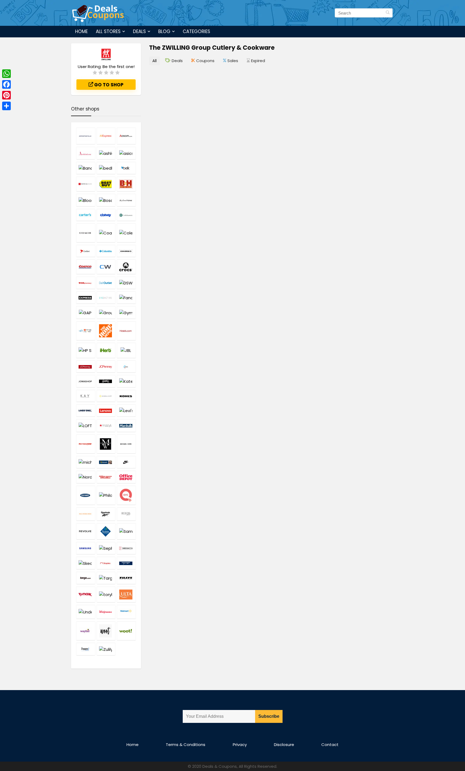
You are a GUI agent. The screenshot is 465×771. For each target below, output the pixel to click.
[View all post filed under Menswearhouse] (106, 443)
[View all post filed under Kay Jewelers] (85, 396)
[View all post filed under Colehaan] (126, 232)
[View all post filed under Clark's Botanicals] (126, 215)
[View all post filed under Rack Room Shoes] (85, 513)
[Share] (6, 106)
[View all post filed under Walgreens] (106, 612)
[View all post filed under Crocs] (126, 266)
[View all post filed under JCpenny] (106, 366)
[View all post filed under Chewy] (106, 215)
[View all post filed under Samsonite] (126, 531)
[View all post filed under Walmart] (126, 612)
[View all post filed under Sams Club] (106, 531)
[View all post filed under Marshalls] (126, 425)
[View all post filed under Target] (106, 578)
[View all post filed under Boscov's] (106, 200)
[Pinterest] (6, 95)
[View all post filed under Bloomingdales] (85, 200)
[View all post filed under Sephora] (106, 548)
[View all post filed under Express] (85, 297)
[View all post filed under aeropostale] (85, 136)
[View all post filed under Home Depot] (106, 330)
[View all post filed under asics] (126, 153)
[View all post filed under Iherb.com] (106, 350)
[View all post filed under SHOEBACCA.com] (126, 548)
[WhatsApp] (6, 73)
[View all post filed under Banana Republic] (85, 168)
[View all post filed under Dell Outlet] (106, 283)
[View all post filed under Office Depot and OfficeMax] (106, 477)
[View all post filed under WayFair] (85, 630)
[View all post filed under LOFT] (85, 425)
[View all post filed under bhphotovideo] (126, 184)
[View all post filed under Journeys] (106, 381)
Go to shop (108, 84)
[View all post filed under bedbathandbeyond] (106, 168)
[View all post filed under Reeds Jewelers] (126, 513)
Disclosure (284, 744)
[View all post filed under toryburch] (106, 594)
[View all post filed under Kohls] (126, 396)
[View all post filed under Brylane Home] (126, 200)
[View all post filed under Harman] (85, 330)
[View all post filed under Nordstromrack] (85, 477)
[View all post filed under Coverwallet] (106, 266)
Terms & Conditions (185, 744)
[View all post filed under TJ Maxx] (85, 594)
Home (81, 31)
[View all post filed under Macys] (106, 425)
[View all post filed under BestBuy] (106, 184)
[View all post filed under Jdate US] (126, 366)
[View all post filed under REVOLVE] (85, 531)
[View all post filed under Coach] (85, 232)
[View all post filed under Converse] (126, 251)
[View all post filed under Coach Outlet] (106, 232)
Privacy (240, 744)
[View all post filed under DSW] (126, 283)
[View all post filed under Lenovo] (106, 410)
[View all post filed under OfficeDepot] (126, 477)
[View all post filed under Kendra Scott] (106, 396)
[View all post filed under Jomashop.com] (85, 381)
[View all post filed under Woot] (106, 630)
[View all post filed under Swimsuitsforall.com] (126, 563)
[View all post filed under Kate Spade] (126, 381)
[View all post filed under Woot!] (126, 630)
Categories (196, 31)
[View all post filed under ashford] (85, 153)
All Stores (108, 31)
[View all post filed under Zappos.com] (85, 649)
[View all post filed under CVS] (85, 283)
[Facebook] (6, 84)
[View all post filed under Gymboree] (126, 312)
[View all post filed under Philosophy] (106, 495)
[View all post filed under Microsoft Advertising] (106, 462)
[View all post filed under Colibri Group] (85, 251)
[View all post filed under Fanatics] (126, 297)
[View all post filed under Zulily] (106, 649)
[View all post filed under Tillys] (126, 578)
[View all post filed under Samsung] (85, 548)
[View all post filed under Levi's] (126, 410)
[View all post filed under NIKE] (126, 462)
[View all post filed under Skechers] (85, 563)
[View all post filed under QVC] (126, 495)
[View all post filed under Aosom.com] (126, 136)
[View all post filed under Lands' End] (85, 410)
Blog (164, 31)
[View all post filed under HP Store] (85, 350)
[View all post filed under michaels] (85, 462)
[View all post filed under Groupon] (106, 312)
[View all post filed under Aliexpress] (106, 136)
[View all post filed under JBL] (126, 350)
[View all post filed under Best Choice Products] (85, 184)
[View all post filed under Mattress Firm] (85, 443)
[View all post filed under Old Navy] (85, 495)
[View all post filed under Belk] (126, 168)
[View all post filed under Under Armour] (85, 612)
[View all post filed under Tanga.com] (85, 578)
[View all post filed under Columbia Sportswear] (106, 251)
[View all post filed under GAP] (85, 312)
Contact (330, 744)
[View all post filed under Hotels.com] (126, 330)
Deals (139, 31)
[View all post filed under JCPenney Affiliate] (85, 366)
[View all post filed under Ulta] (126, 594)
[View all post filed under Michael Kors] (126, 443)
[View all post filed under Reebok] (106, 513)
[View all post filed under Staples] (106, 563)
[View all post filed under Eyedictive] (106, 297)
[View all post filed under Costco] (85, 266)
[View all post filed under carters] (85, 215)
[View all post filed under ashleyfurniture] (106, 153)
